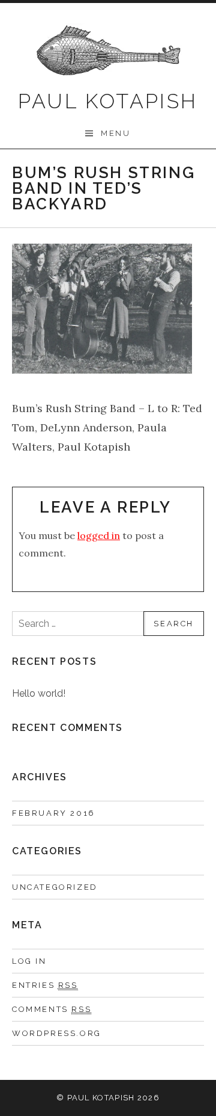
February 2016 (53, 813)
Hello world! (38, 693)
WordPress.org (56, 1033)
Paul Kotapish (107, 101)
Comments (51, 1009)
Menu (115, 133)
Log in (29, 961)
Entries (45, 985)
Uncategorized (55, 887)
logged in (98, 535)
